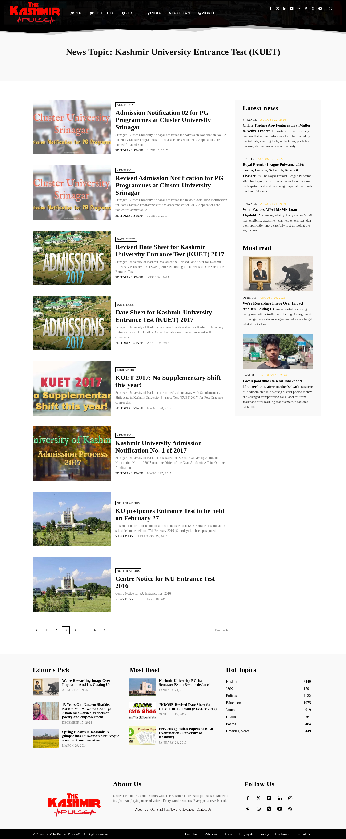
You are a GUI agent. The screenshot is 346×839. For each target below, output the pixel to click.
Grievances (186, 809)
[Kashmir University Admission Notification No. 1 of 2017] (72, 453)
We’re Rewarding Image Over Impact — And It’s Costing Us (86, 683)
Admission (125, 104)
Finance (250, 119)
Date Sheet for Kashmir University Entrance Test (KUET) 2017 (163, 316)
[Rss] (290, 809)
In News (171, 809)
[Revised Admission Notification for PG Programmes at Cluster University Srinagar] (72, 192)
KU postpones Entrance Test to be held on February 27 (169, 514)
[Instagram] (299, 8)
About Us (142, 809)
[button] (330, 8)
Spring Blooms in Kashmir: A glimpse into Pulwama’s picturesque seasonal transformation (90, 736)
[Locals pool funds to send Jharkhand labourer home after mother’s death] (278, 351)
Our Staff (156, 809)
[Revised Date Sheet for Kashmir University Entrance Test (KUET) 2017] (72, 258)
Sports (248, 159)
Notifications (128, 503)
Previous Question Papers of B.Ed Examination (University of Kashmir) (186, 733)
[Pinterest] (306, 8)
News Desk (124, 536)
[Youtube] (320, 8)
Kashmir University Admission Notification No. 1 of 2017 (158, 446)
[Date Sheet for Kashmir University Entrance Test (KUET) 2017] (72, 323)
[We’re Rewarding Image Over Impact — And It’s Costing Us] (278, 273)
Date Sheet (126, 239)
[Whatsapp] (313, 8)
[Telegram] (269, 809)
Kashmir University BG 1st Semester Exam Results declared (185, 683)
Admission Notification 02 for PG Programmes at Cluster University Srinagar (163, 120)
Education (125, 370)
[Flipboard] (292, 8)
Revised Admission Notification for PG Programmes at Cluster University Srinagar (169, 185)
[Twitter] (278, 8)
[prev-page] (37, 630)
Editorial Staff (129, 150)
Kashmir (250, 375)
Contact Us (204, 809)
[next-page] (105, 630)
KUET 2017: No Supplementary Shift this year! (168, 381)
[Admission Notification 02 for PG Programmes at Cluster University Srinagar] (72, 127)
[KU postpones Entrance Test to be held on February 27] (72, 519)
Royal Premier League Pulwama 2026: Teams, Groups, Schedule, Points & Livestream (273, 170)
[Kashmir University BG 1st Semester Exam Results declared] (142, 687)
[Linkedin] (285, 8)
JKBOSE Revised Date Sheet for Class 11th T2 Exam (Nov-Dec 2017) (188, 707)
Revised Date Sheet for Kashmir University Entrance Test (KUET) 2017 (169, 250)
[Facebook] (270, 8)
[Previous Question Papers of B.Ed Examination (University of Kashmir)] (142, 735)
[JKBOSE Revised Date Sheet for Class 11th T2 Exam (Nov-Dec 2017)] (142, 711)
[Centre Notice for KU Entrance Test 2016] (72, 584)
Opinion (249, 297)
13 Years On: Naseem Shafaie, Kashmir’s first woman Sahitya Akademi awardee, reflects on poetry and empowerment (86, 711)
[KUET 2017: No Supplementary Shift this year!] (72, 388)
